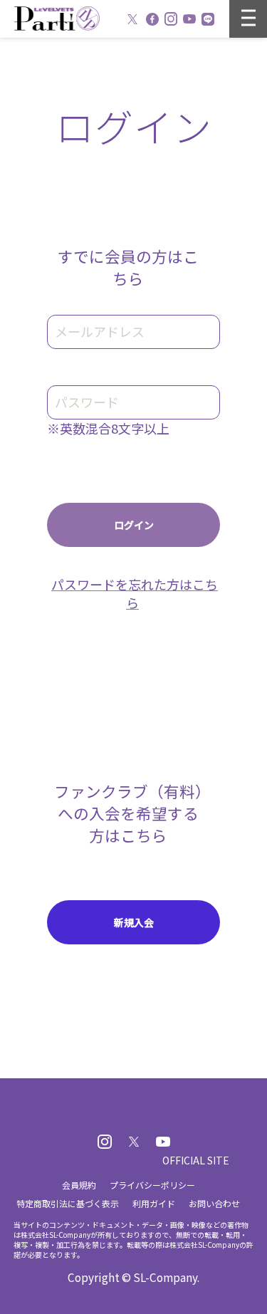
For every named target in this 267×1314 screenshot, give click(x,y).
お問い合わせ (214, 1203)
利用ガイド (153, 1203)
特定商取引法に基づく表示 (67, 1203)
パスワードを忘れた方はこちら (134, 593)
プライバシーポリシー (152, 1185)
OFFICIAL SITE (195, 1160)
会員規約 (79, 1185)
